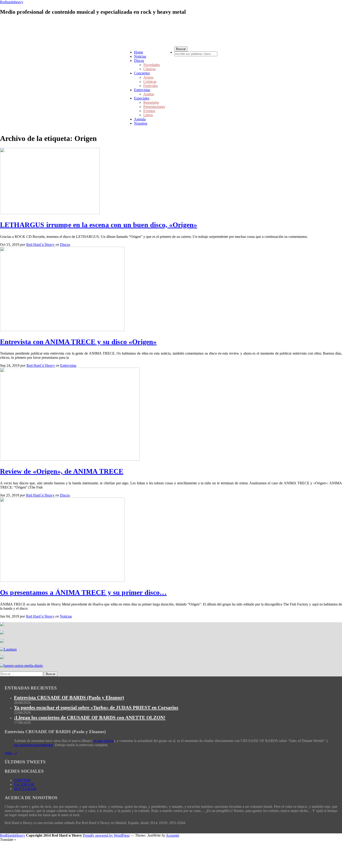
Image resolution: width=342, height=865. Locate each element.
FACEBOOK (24, 784)
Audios (148, 94)
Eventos (149, 111)
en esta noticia (103, 741)
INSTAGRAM (25, 789)
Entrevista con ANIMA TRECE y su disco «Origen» (78, 342)
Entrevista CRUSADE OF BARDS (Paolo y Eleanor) (69, 697)
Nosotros (140, 123)
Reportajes (151, 102)
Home (138, 52)
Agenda (140, 119)
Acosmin (172, 835)
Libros (148, 115)
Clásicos (149, 69)
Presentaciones (154, 107)
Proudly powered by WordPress (106, 835)
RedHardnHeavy (12, 835)
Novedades (151, 65)
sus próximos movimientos (33, 745)
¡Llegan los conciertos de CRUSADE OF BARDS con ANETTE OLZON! (89, 717)
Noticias (140, 56)
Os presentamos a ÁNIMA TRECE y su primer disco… (83, 592)
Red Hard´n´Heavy (40, 244)
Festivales (150, 86)
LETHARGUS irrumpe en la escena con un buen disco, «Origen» (98, 225)
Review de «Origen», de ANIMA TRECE (61, 471)
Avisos (148, 77)
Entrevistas (142, 90)
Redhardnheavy (11, 2)
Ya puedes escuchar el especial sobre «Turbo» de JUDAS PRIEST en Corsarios (96, 707)
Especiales (141, 98)
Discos (139, 61)
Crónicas (149, 81)
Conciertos (142, 73)
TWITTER (22, 780)
